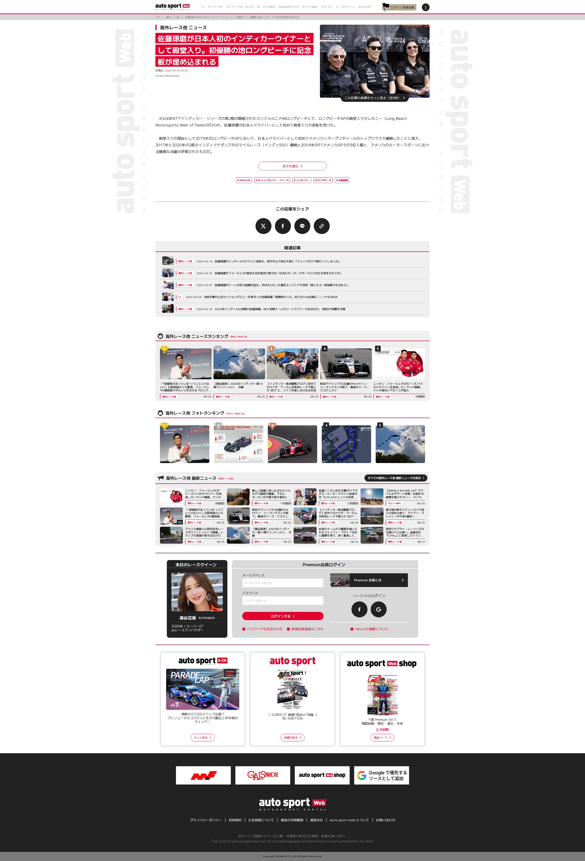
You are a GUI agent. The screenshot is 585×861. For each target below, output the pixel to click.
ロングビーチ (324, 180)
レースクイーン (345, 6)
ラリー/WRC (310, 6)
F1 (203, 6)
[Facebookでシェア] (283, 226)
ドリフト (327, 6)
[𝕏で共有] (263, 226)
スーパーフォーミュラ (240, 6)
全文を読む (290, 166)
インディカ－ (303, 180)
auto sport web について (349, 820)
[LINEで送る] (302, 226)
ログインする (280, 616)
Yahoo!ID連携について (371, 629)
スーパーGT (215, 6)
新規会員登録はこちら (308, 629)
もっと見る (201, 737)
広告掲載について (261, 820)
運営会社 (316, 820)
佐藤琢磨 (343, 180)
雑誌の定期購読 (292, 820)
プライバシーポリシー (206, 820)
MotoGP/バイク (289, 6)
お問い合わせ (385, 820)
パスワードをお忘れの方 (264, 629)
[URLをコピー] (322, 226)
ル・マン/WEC (266, 6)
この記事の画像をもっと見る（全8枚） (373, 97)
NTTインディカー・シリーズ (273, 180)
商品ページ (381, 737)
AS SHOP (365, 6)
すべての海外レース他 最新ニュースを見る (394, 478)
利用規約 (235, 820)
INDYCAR (245, 180)
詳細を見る (291, 737)
